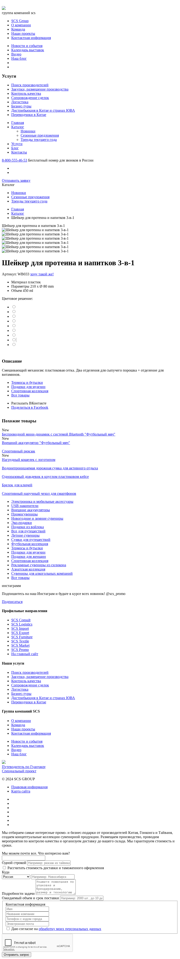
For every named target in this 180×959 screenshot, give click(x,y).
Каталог (17, 127)
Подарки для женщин (28, 557)
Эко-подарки (21, 523)
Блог (15, 148)
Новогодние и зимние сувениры (37, 518)
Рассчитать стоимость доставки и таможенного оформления (55, 868)
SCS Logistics (21, 624)
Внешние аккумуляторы (30, 510)
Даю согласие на (55, 929)
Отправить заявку (16, 180)
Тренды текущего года (39, 140)
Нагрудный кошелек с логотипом (28, 460)
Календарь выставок (27, 50)
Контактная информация (31, 38)
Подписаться (12, 602)
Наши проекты (23, 34)
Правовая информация (29, 787)
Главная (17, 123)
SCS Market (20, 645)
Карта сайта (20, 791)
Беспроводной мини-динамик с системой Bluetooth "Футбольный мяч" (58, 434)
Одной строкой (14, 863)
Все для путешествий (28, 531)
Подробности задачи (18, 894)
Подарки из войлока (27, 527)
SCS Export (20, 633)
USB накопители (24, 506)
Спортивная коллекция (29, 391)
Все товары (20, 395)
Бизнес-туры (21, 106)
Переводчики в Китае (28, 115)
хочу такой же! (42, 274)
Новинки (28, 131)
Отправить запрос (16, 954)
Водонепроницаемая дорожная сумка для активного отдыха (50, 468)
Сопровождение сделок (30, 98)
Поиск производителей (30, 85)
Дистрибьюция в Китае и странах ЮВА (43, 110)
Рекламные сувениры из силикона (38, 565)
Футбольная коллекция (29, 544)
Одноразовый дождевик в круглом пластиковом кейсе (45, 477)
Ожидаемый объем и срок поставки (30, 898)
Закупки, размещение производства (39, 89)
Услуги (16, 144)
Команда (18, 29)
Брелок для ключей (17, 485)
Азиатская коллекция (28, 569)
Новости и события (26, 46)
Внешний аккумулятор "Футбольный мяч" (36, 443)
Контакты (19, 152)
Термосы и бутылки (27, 382)
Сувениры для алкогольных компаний (42, 573)
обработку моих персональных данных (70, 929)
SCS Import (20, 628)
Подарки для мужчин (28, 387)
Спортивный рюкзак (18, 451)
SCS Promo (20, 650)
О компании (21, 25)
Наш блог (19, 58)
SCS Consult (20, 620)
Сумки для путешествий (30, 540)
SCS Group (20, 21)
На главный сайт (24, 654)
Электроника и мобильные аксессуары (42, 501)
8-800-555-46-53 (14, 160)
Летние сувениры (25, 535)
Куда (5, 872)
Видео (16, 54)
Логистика (19, 102)
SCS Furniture (22, 637)
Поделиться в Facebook (29, 407)
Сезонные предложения (40, 135)
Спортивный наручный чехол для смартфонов (39, 493)
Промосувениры (24, 514)
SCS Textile (20, 641)
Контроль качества (26, 93)
